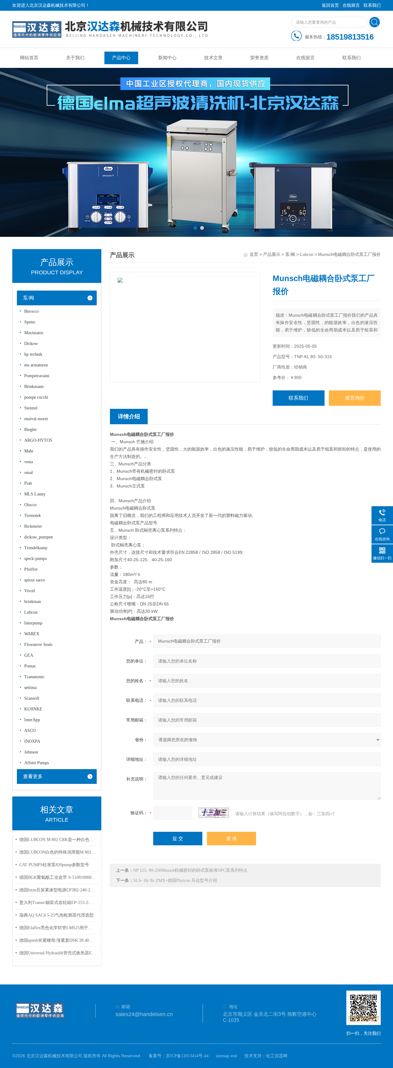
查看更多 (33, 776)
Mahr (28, 451)
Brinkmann (34, 386)
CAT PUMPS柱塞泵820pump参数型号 (54, 865)
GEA (28, 655)
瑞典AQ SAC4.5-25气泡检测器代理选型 (56, 915)
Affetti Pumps (36, 763)
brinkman (32, 601)
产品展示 (271, 254)
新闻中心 (167, 57)
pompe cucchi (36, 397)
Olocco (30, 505)
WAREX (31, 634)
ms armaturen (36, 365)
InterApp (32, 720)
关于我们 (75, 57)
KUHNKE (33, 709)
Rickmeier (33, 526)
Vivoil (29, 591)
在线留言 (351, 5)
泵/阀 (28, 297)
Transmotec (34, 677)
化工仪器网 (276, 1056)
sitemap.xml (226, 1056)
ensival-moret (36, 419)
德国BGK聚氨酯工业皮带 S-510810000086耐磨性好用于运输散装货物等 (57, 877)
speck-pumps (35, 558)
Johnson (31, 752)
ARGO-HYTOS (38, 440)
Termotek (32, 515)
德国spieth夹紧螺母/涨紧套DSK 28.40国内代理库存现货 (57, 940)
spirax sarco (34, 580)
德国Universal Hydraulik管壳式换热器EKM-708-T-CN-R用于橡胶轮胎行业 (57, 953)
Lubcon (30, 612)
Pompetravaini (36, 376)
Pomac (30, 666)
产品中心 (121, 57)
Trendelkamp (35, 548)
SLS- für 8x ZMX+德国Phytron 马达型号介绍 (175, 880)
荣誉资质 (259, 57)
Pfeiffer (31, 569)
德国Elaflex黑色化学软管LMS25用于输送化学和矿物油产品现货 (57, 927)
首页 (254, 254)
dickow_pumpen (38, 537)
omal (28, 472)
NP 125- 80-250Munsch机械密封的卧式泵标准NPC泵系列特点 (190, 870)
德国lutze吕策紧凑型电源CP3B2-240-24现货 (57, 890)
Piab (28, 483)
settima (30, 687)
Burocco (31, 311)
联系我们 (372, 5)
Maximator (33, 333)
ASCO (30, 730)
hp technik (33, 354)
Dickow (31, 343)
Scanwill (31, 698)
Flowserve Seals (38, 644)
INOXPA (32, 741)
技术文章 (213, 57)
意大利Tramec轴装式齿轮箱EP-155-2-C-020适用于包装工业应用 (57, 902)
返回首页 (330, 5)
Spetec (30, 322)
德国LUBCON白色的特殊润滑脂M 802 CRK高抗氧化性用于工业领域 (57, 852)
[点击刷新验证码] (213, 813)
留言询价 (355, 398)
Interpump (33, 623)
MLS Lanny (34, 494)
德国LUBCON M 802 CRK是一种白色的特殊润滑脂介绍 (57, 839)
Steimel (30, 408)
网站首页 (29, 57)
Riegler (30, 429)
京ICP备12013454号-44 (187, 1056)
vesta (28, 462)
